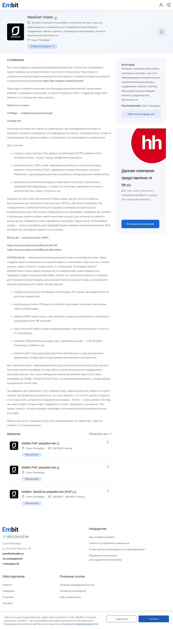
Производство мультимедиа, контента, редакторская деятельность (138, 95)
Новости (7, 584)
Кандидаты (9, 591)
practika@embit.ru (13, 553)
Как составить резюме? (102, 537)
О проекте (8, 597)
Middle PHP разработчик (39, 443)
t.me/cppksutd (11, 563)
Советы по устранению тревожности (109, 543)
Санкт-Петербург (40, 40)
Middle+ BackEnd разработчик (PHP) (47, 491)
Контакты (8, 603)
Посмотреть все (98, 433)
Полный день (32, 454)
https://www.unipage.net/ (141, 114)
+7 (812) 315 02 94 (15, 536)
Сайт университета (70, 597)
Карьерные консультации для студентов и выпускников (105, 557)
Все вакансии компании (140, 223)
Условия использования (73, 591)
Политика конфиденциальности (77, 584)
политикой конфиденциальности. (80, 623)
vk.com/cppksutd (12, 558)
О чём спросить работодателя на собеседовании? (117, 549)
